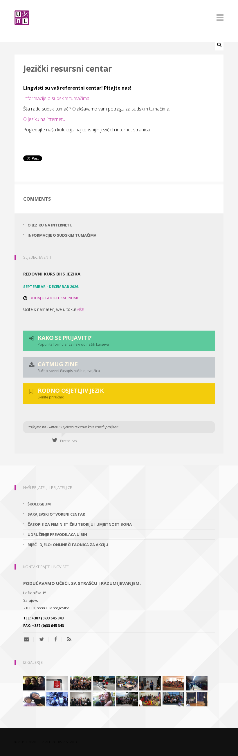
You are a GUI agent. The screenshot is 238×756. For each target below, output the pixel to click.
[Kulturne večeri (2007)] (150, 698)
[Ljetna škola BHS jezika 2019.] (127, 682)
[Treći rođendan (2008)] (197, 682)
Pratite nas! (67, 440)
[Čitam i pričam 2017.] (104, 682)
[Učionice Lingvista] (57, 682)
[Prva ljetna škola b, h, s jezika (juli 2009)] (57, 698)
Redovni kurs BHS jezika (51, 274)
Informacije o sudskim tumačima (56, 98)
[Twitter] (41, 639)
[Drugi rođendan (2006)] (197, 698)
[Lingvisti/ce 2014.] (150, 682)
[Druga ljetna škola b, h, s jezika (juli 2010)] (173, 698)
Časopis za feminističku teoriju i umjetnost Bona (80, 524)
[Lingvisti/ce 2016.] (80, 682)
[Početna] (119, 17)
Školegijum (39, 504)
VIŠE (80, 309)
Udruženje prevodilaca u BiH (57, 534)
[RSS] (69, 639)
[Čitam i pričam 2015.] (34, 682)
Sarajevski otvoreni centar (56, 514)
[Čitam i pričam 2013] (104, 698)
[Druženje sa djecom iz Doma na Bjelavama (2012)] (34, 698)
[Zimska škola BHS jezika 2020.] (80, 698)
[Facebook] (56, 639)
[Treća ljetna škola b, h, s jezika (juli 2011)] (127, 698)
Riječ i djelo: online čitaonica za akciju (68, 544)
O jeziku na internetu (44, 119)
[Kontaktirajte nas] (28, 639)
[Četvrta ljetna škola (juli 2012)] (173, 682)
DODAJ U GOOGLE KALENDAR (54, 297)
